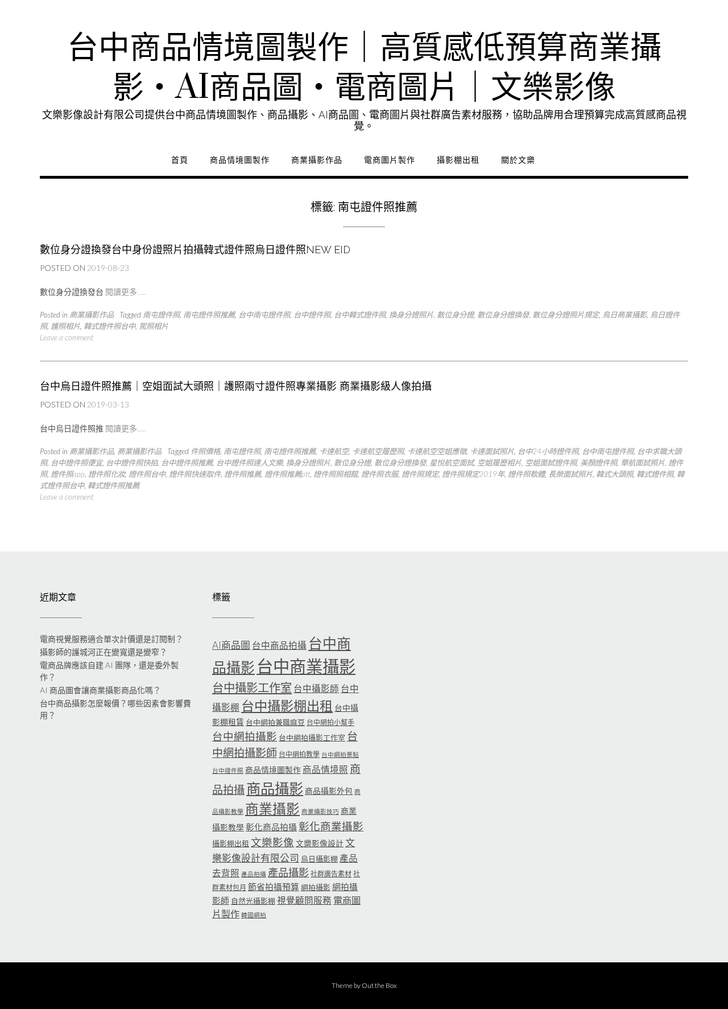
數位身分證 (455, 314)
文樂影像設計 (320, 843)
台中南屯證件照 (264, 314)
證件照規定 (420, 474)
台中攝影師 (316, 688)
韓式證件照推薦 (113, 485)
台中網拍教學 (299, 754)
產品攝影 (288, 872)
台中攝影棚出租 (287, 706)
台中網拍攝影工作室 (312, 737)
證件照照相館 (335, 474)
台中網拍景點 (340, 754)
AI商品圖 (231, 645)
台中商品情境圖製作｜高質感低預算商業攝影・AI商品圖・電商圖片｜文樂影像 (364, 68)
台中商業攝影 (306, 666)
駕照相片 (153, 326)
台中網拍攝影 (244, 736)
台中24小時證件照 (548, 451)
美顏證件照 (598, 462)
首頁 (179, 159)
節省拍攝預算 (273, 887)
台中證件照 (311, 314)
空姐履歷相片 (499, 462)
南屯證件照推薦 (209, 314)
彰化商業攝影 (331, 826)
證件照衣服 (379, 474)
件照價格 (205, 451)
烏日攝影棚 (319, 858)
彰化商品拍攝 (271, 827)
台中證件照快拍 (132, 462)
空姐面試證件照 (551, 462)
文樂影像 (272, 842)
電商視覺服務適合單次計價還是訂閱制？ (111, 639)
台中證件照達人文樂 (249, 462)
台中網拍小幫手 (330, 722)
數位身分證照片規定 (565, 314)
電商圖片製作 (389, 159)
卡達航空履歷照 (378, 451)
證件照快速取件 (195, 474)
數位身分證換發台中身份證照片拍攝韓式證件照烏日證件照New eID (195, 250)
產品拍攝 (253, 874)
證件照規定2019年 (473, 474)
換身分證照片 (411, 314)
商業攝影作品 (316, 159)
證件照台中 (147, 474)
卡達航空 (334, 451)
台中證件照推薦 (187, 462)
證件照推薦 (242, 474)
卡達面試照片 (492, 451)
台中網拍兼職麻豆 (275, 722)
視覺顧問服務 (304, 900)
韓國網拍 (253, 915)
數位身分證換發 (503, 314)
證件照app (68, 474)
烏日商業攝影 (624, 314)
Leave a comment (66, 337)
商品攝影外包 (329, 791)
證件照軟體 (526, 474)
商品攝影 (274, 788)
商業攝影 (272, 809)
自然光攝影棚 (253, 900)
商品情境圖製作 (240, 159)
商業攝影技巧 (320, 811)
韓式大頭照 (614, 474)
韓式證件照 (654, 474)
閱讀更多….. (125, 291)
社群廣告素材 (331, 874)
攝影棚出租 (458, 159)
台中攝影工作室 (252, 687)
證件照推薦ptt (287, 474)
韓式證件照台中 (109, 326)
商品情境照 (325, 769)
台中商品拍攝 (279, 645)
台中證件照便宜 (76, 462)
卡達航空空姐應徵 (436, 451)
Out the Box (379, 985)
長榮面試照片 (570, 474)
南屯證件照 (161, 314)
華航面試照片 (643, 462)
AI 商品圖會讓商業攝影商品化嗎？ (100, 690)
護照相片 (65, 326)
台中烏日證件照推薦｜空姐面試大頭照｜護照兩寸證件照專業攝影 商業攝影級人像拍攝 (236, 386)
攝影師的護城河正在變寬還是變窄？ (103, 652)
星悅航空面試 (451, 462)
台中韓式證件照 (360, 314)
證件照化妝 (106, 474)
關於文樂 (518, 159)
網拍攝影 (315, 887)
